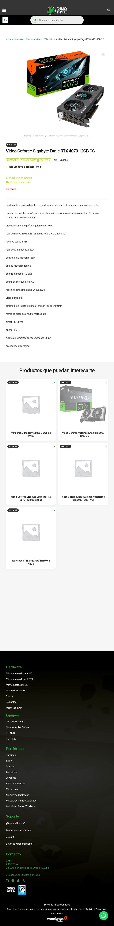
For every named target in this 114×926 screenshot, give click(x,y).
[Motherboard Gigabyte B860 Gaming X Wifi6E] (31, 404)
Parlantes (11, 755)
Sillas (9, 760)
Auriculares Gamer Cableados (21, 800)
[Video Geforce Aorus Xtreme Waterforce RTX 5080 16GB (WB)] (83, 468)
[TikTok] (18, 880)
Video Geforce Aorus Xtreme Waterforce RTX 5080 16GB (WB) (83, 498)
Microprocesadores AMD (19, 673)
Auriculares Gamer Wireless (20, 806)
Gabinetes (11, 702)
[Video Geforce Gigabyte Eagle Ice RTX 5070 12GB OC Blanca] (31, 468)
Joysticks (11, 777)
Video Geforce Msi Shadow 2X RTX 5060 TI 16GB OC (83, 434)
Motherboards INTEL (17, 685)
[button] (4, 10)
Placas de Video (33, 39)
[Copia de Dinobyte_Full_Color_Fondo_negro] (57, 10)
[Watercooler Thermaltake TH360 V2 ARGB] (31, 532)
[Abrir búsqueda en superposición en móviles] (57, 20)
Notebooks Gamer (15, 721)
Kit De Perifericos (15, 783)
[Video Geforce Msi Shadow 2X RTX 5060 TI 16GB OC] (83, 404)
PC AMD (10, 733)
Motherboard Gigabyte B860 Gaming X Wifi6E (31, 434)
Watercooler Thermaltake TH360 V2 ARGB (31, 562)
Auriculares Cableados (17, 795)
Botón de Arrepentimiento (57, 904)
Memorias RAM (14, 707)
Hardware (18, 39)
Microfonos (12, 789)
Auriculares (12, 772)
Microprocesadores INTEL (19, 679)
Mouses (10, 766)
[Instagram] (7, 880)
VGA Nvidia (49, 39)
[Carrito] (108, 10)
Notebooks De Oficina (17, 727)
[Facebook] (12, 880)
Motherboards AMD (16, 690)
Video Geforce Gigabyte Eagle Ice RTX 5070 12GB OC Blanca (31, 498)
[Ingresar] (5, 20)
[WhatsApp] (24, 880)
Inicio (8, 39)
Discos (9, 696)
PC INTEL (11, 738)
